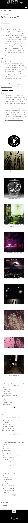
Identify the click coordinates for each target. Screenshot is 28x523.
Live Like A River (7, 479)
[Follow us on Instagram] (23, 131)
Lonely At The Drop (8, 490)
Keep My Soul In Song (9, 485)
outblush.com (5, 23)
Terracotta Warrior (8, 476)
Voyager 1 (6, 452)
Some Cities (6, 424)
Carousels (6, 388)
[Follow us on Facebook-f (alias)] (21, 131)
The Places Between (9, 428)
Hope (4, 481)
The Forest (6, 448)
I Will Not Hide (7, 389)
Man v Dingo (6, 483)
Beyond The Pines (8, 454)
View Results (14, 409)
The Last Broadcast (8, 421)
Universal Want (7, 402)
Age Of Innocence (8, 457)
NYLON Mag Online (6, 87)
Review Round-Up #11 (10, 17)
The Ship (5, 446)
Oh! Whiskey (6, 487)
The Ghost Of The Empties (10, 489)
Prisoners (5, 397)
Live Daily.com (5, 56)
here (18, 84)
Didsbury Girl (6, 477)
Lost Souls (6, 419)
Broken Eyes (6, 391)
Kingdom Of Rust (8, 426)
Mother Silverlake (8, 401)
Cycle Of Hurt (7, 399)
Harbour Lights (7, 450)
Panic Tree (6, 492)
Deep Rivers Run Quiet (9, 461)
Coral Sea (6, 459)
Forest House (7, 404)
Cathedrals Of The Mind (10, 395)
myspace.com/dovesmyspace (14, 120)
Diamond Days (7, 444)
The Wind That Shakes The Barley (12, 456)
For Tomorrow (7, 393)
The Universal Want (8, 430)
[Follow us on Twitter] (26, 131)
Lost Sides (6, 422)
